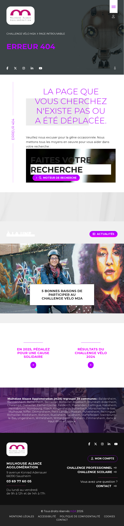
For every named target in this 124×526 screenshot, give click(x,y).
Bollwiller (65, 402)
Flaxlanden (79, 405)
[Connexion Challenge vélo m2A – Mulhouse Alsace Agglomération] (112, 16)
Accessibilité (47, 516)
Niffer (27, 411)
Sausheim (73, 414)
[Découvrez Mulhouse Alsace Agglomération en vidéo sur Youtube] (40, 68)
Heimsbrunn (17, 408)
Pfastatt (76, 411)
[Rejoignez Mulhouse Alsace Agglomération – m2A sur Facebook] (7, 68)
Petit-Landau (60, 411)
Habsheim (109, 405)
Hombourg (34, 408)
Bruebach (79, 402)
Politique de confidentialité (80, 516)
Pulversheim (91, 411)
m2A (73, 511)
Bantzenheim (16, 402)
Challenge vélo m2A (21, 33)
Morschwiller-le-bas (101, 408)
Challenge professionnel (89, 468)
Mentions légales (21, 516)
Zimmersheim (95, 418)
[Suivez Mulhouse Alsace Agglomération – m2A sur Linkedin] (32, 68)
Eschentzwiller (47, 405)
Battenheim (35, 402)
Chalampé (14, 405)
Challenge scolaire (95, 472)
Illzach (47, 408)
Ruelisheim (58, 414)
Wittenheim (62, 418)
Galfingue (94, 405)
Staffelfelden (90, 414)
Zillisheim (78, 418)
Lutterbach (79, 408)
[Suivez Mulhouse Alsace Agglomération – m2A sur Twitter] (15, 68)
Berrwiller (51, 402)
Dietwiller (29, 405)
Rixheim (43, 414)
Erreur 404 (13, 129)
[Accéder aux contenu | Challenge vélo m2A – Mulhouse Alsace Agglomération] (115, 68)
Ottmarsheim (41, 411)
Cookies (109, 516)
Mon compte (104, 458)
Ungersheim (26, 418)
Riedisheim (29, 414)
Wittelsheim (44, 418)
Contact (104, 486)
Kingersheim (62, 408)
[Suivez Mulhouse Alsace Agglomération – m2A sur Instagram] (23, 68)
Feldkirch (64, 405)
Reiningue (108, 411)
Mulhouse (15, 411)
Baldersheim (107, 398)
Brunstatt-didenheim (101, 402)
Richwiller (14, 414)
